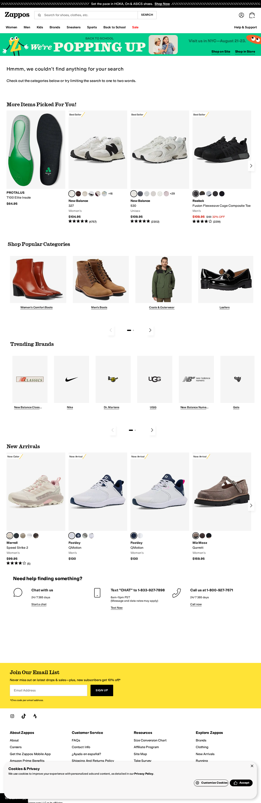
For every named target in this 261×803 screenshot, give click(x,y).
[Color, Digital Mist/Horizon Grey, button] (91, 193)
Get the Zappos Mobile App (30, 754)
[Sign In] (241, 15)
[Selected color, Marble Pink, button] (10, 535)
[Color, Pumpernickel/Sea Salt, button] (78, 193)
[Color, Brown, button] (202, 193)
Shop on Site (220, 51)
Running (202, 761)
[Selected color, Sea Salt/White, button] (72, 193)
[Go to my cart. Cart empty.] (252, 15)
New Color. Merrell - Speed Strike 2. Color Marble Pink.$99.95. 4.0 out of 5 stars (36, 509)
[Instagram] (12, 716)
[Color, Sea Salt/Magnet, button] (140, 193)
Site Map (140, 754)
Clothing (202, 747)
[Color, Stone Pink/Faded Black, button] (166, 193)
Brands (201, 740)
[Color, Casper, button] (29, 535)
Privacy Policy (143, 773)
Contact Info (81, 747)
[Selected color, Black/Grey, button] (195, 193)
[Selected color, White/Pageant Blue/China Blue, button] (72, 535)
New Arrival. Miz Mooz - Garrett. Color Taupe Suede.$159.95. (221, 506)
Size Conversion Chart (150, 740)
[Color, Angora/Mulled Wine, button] (98, 193)
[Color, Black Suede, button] (209, 535)
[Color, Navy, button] (78, 535)
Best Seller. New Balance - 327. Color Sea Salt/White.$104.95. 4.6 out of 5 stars (98, 167)
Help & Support (245, 27)
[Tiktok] (23, 716)
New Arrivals (205, 754)
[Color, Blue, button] (215, 193)
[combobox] (86, 15)
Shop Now (162, 4)
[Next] (251, 165)
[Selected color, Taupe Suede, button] (195, 535)
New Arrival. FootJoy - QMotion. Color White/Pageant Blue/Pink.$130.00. (159, 506)
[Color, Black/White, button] (222, 193)
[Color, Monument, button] (16, 535)
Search (147, 15)
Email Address (24, 690)
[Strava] (35, 716)
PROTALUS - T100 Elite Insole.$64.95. (36, 158)
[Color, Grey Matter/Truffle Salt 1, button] (153, 193)
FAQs (76, 740)
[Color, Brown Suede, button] (202, 535)
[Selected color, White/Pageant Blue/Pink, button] (133, 535)
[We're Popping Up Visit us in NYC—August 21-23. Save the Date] (130, 44)
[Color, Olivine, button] (36, 535)
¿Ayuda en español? (86, 754)
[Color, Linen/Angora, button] (85, 193)
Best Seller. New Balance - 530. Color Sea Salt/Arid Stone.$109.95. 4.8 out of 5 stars (159, 167)
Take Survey (142, 761)
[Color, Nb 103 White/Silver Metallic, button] (147, 193)
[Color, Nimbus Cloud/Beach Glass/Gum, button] (140, 535)
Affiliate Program (146, 747)
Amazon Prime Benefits (27, 761)
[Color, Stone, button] (23, 535)
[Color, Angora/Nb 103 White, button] (104, 193)
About (14, 740)
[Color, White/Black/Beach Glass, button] (91, 535)
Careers (16, 747)
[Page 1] (129, 330)
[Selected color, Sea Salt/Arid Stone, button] (133, 193)
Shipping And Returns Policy (93, 761)
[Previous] (110, 330)
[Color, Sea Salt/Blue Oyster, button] (160, 193)
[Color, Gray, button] (209, 193)
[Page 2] (133, 330)
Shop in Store (245, 51)
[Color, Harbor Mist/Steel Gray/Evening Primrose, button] (85, 535)
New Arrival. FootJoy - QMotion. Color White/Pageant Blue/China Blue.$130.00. (98, 506)
